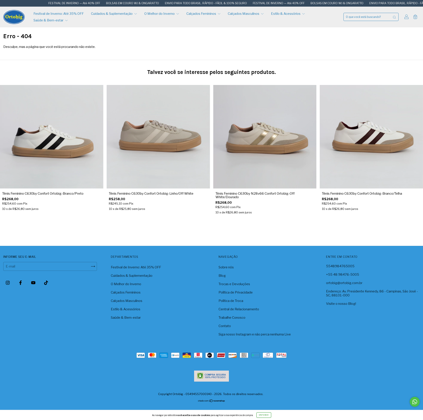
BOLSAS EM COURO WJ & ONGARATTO (112, 3)
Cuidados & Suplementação (112, 14)
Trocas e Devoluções (234, 284)
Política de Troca (231, 301)
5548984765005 (340, 266)
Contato (225, 326)
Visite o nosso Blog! (341, 304)
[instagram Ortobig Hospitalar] (8, 283)
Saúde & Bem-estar (48, 20)
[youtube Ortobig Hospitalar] (33, 283)
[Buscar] (394, 17)
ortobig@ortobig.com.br (344, 283)
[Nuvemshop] (211, 401)
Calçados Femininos (201, 14)
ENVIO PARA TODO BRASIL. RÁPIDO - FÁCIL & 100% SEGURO (185, 3)
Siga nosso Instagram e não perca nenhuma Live (255, 334)
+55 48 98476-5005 (342, 275)
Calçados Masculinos (244, 14)
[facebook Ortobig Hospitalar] (21, 283)
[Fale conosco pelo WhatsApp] (415, 402)
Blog (222, 276)
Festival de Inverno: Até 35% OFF (58, 14)
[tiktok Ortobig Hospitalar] (46, 283)
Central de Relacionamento (239, 309)
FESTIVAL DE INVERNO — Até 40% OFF (54, 3)
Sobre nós (226, 267)
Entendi (264, 415)
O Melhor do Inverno (159, 14)
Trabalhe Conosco (232, 318)
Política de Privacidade (236, 292)
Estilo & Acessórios (286, 14)
